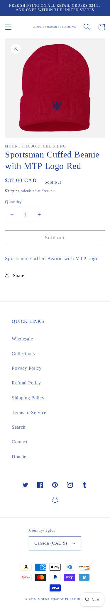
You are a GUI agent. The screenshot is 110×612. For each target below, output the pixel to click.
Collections (23, 353)
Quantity (13, 201)
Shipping (12, 191)
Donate (19, 456)
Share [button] (18, 275)
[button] (8, 27)
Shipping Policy (28, 397)
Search (19, 427)
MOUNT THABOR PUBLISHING (61, 599)
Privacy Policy (27, 368)
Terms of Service (29, 412)
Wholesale (22, 338)
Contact (20, 441)
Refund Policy (26, 382)
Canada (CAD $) (50, 543)
